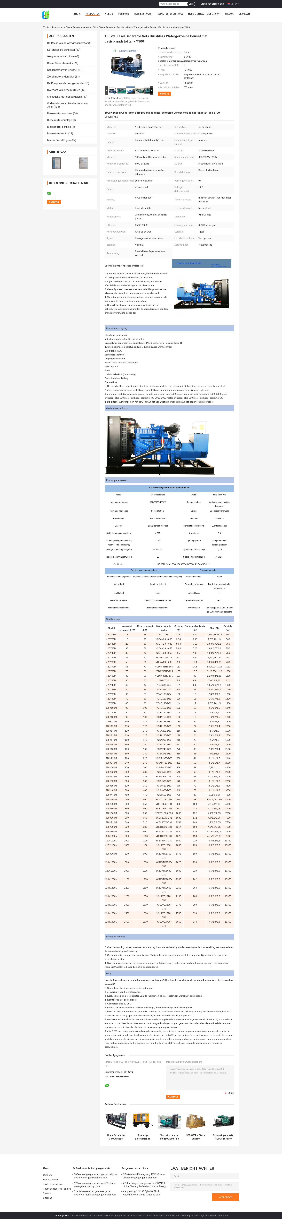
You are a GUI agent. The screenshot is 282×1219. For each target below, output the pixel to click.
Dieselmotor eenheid (59, 126)
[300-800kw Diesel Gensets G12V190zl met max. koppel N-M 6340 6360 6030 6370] (195, 1120)
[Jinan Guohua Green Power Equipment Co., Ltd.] (45, 14)
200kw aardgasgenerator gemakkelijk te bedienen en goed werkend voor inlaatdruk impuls (95, 1176)
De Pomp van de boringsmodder (65, 83)
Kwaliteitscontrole (170, 13)
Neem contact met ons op (204, 13)
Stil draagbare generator (61, 49)
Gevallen (244, 13)
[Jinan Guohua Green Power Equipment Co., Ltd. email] (51, 193)
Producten (93, 13)
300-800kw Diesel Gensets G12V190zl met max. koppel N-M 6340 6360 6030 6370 (195, 1137)
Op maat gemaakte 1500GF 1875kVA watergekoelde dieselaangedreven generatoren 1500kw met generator (223, 1137)
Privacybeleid (62, 1215)
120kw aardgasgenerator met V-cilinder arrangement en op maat (95, 1185)
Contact (164, 94)
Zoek (191, 4)
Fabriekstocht (143, 13)
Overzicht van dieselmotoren (63, 90)
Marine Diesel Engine (59, 140)
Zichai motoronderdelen (60, 76)
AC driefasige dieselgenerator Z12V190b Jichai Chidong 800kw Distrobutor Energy (144, 1185)
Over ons (123, 13)
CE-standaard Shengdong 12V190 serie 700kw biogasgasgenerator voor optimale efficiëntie (144, 1176)
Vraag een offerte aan (212, 3)
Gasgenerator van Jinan (60, 56)
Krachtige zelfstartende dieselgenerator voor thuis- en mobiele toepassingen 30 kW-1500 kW (143, 1137)
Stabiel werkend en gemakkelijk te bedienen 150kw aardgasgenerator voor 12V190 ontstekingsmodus (95, 1193)
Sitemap (47, 1198)
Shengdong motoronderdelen (64, 96)
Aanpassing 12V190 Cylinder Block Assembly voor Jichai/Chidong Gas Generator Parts (141, 1193)
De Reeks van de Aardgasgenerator (67, 43)
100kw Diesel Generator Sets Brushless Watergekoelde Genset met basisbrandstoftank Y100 (127, 101)
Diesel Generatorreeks (77, 27)
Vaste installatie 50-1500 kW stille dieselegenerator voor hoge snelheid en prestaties (169, 1137)
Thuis (77, 13)
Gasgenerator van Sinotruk (62, 69)
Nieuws (229, 13)
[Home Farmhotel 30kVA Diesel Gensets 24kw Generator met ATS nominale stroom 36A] (116, 1120)
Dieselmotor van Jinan (59, 113)
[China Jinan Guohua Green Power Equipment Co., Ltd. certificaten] (56, 163)
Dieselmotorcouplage (59, 120)
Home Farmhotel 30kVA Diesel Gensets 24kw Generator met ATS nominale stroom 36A (116, 1137)
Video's (108, 13)
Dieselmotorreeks (57, 133)
